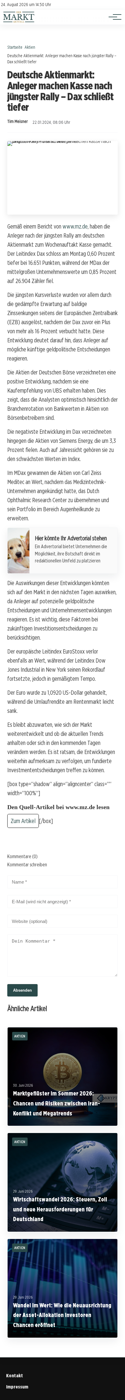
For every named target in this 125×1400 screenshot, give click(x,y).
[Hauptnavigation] (113, 17)
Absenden (22, 990)
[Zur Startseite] (19, 21)
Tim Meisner (17, 121)
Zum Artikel (23, 821)
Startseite (14, 47)
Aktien (30, 47)
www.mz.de (75, 226)
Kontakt (14, 1376)
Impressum (17, 1387)
